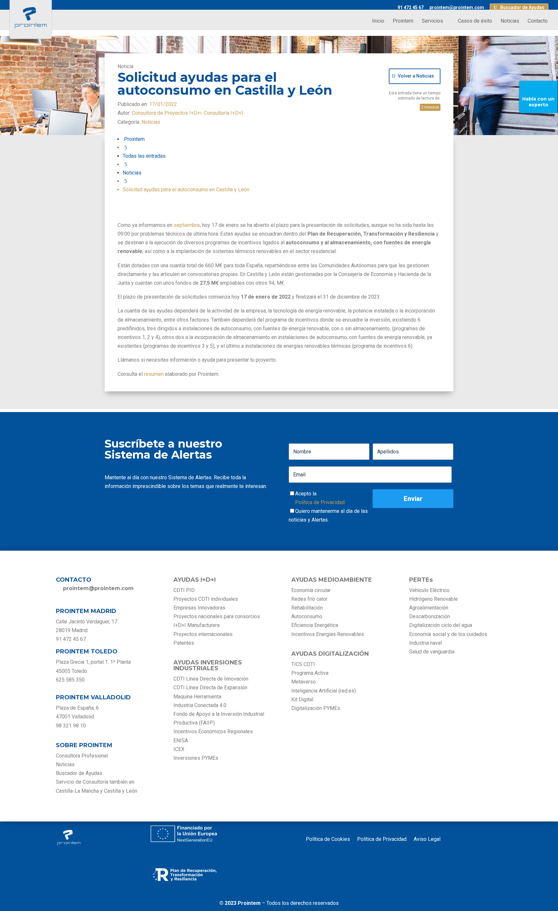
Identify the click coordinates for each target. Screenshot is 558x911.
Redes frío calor (309, 599)
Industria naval (425, 643)
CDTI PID (184, 590)
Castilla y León (120, 791)
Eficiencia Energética (314, 625)
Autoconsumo (306, 616)
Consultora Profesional (82, 756)
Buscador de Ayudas (522, 7)
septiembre (187, 225)
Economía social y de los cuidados (448, 634)
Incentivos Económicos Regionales (213, 731)
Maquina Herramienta (197, 697)
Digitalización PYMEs (315, 708)
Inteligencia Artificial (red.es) (323, 691)
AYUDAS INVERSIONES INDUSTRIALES (207, 665)
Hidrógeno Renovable (433, 599)
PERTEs (421, 579)
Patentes (184, 643)
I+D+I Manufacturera (196, 625)
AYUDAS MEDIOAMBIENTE (331, 579)
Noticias (510, 21)
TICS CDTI (303, 664)
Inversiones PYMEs (195, 758)
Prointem (403, 21)
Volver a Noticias (416, 76)
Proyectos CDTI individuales (205, 599)
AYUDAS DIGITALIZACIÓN (330, 653)
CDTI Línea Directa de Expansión (210, 687)
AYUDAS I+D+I (194, 579)
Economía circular (311, 590)
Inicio (378, 21)
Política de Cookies (328, 839)
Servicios (432, 21)
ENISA (180, 740)
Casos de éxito (475, 21)
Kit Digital (302, 699)
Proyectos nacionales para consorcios (216, 616)
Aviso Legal (427, 839)
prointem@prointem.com (456, 7)
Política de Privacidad (320, 502)
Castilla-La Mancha (77, 791)
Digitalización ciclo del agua (440, 625)
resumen (154, 374)
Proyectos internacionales (202, 634)
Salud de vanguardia (431, 652)
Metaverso (303, 682)
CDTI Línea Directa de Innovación (210, 679)
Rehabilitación (307, 608)
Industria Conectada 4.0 (199, 705)
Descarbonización (429, 616)
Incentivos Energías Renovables (327, 634)
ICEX (178, 749)
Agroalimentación (428, 608)
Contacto (538, 21)
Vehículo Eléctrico (429, 590)
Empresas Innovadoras (199, 608)
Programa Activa (309, 673)
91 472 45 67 (411, 7)
